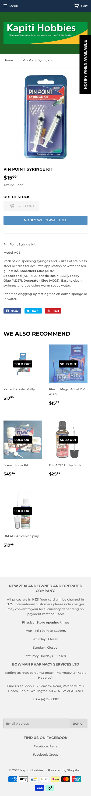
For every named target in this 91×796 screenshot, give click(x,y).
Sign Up (78, 723)
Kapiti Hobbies (31, 770)
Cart (84, 6)
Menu (13, 6)
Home (8, 60)
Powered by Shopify (63, 770)
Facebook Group (45, 754)
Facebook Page (45, 746)
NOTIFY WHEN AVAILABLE (45, 220)
